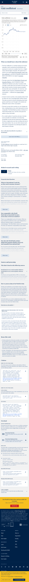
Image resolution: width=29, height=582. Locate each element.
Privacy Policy (10, 576)
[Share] (23, 57)
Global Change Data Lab (20, 511)
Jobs (16, 544)
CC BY (17, 57)
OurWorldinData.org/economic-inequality (8, 57)
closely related (20, 92)
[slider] (9, 53)
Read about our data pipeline (7, 305)
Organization (17, 535)
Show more (5, 209)
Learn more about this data (13, 56)
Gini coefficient (6, 144)
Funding (16, 538)
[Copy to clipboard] (24, 371)
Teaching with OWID (5, 550)
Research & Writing (5, 556)
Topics (2, 533)
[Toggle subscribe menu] (26, 2)
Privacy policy (4, 570)
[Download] (21, 57)
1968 (6, 53)
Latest (2, 544)
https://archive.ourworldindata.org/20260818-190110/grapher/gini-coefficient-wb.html (12, 379)
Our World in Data (14, 2)
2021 (26, 53)
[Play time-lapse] (3, 54)
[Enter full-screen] (26, 57)
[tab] (3, 25)
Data (2, 535)
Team (16, 541)
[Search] (23, 2)
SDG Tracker (3, 547)
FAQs (12, 520)
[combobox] (23, 2)
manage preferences (18, 576)
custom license (8, 518)
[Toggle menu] (2, 2)
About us (17, 533)
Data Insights (4, 538)
